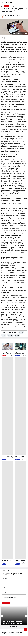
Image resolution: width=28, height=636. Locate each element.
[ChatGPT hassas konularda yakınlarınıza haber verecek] (20, 408)
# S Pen (3, 335)
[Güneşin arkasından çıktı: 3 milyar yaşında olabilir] (20, 513)
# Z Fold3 (17, 335)
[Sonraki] (26, 616)
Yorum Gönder (6, 603)
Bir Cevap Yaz (6, 570)
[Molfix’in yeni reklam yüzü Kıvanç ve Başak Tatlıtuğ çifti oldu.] (7, 349)
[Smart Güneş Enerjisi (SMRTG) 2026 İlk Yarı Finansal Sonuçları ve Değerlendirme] (14, 616)
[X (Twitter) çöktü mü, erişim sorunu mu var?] (7, 408)
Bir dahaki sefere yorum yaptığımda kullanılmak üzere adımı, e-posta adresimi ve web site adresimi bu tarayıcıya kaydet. (15, 599)
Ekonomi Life (8, 15)
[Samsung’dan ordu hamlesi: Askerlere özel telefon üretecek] (7, 513)
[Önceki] (2, 616)
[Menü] (2, 2)
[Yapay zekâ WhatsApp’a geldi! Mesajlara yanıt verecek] (20, 349)
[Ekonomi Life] (10, 2)
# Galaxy (21, 332)
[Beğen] (2, 38)
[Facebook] (2, 634)
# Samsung (10, 335)
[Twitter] (4, 634)
